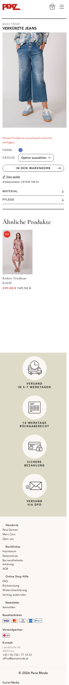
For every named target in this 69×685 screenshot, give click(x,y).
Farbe (7, 150)
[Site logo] (12, 6)
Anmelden (9, 607)
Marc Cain (9, 534)
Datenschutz (10, 555)
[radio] (20, 150)
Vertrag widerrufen (14, 594)
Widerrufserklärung (15, 590)
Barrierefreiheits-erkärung (13, 562)
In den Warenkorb (33, 168)
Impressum (9, 551)
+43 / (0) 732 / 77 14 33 (17, 654)
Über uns (8, 539)
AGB (5, 568)
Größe (9, 157)
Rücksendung (11, 585)
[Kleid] (17, 252)
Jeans (6, 23)
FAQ (5, 581)
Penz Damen (10, 529)
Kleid (7, 283)
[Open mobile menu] (61, 6)
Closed (15, 23)
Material (10, 191)
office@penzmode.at (15, 658)
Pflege (8, 199)
